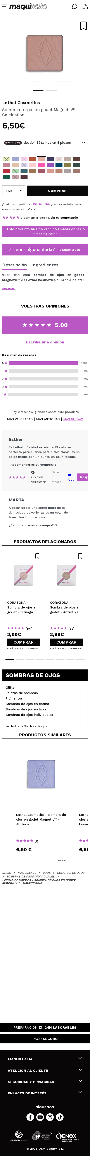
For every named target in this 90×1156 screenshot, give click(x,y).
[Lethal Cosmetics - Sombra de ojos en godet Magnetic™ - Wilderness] (76, 165)
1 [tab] (38, 90)
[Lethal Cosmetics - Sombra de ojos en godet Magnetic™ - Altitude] (15, 159)
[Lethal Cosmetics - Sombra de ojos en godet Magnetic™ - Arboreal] (32, 171)
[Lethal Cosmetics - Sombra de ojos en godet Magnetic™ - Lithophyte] (6, 165)
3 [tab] (30, 659)
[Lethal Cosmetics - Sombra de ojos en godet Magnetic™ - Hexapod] (67, 165)
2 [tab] (51, 90)
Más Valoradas (20, 419)
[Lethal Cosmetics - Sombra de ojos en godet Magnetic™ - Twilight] (24, 159)
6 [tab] (60, 659)
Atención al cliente (28, 1070)
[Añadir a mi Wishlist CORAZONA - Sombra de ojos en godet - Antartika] (66, 556)
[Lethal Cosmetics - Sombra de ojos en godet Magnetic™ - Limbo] (58, 159)
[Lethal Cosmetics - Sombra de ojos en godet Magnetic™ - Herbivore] (15, 171)
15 (34, 204)
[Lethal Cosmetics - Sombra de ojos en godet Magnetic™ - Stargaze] (50, 159)
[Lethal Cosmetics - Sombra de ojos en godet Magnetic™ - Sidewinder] (58, 171)
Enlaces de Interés (27, 1093)
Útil (71, 480)
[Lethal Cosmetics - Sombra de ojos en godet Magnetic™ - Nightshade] (58, 165)
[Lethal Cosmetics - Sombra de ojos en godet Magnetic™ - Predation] (6, 171)
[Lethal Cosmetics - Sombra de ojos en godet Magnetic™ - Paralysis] (67, 171)
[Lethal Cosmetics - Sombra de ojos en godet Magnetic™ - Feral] (24, 177)
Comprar (24, 642)
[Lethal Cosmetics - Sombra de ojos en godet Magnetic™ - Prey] (15, 177)
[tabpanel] (45, 52)
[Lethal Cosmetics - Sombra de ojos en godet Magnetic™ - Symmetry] (41, 171)
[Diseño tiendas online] (67, 1136)
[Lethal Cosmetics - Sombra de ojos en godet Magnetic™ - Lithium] (15, 165)
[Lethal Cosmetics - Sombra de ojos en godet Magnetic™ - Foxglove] (50, 165)
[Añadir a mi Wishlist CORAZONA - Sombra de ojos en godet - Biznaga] (23, 556)
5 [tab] (50, 659)
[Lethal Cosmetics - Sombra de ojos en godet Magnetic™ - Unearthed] (67, 159)
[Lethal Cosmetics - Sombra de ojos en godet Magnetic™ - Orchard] (50, 171)
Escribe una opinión (45, 342)
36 (40, 204)
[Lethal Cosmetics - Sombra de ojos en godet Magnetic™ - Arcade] (32, 165)
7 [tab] (70, 659)
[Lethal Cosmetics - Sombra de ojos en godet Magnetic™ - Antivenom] (76, 171)
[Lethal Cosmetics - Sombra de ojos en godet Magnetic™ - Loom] (32, 159)
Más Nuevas (73, 419)
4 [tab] (40, 659)
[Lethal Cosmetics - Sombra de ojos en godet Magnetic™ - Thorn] (41, 165)
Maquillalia (20, 1059)
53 (46, 204)
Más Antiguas (48, 419)
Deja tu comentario (63, 217)
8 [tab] (80, 659)
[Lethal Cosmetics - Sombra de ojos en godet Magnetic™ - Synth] (24, 165)
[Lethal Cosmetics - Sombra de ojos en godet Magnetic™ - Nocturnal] (76, 159)
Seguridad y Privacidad (31, 1082)
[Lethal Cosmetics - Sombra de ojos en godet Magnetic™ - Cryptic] (6, 159)
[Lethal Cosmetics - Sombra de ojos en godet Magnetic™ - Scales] (6, 177)
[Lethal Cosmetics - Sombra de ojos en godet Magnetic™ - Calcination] (41, 159)
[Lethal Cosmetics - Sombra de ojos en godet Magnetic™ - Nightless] (24, 171)
